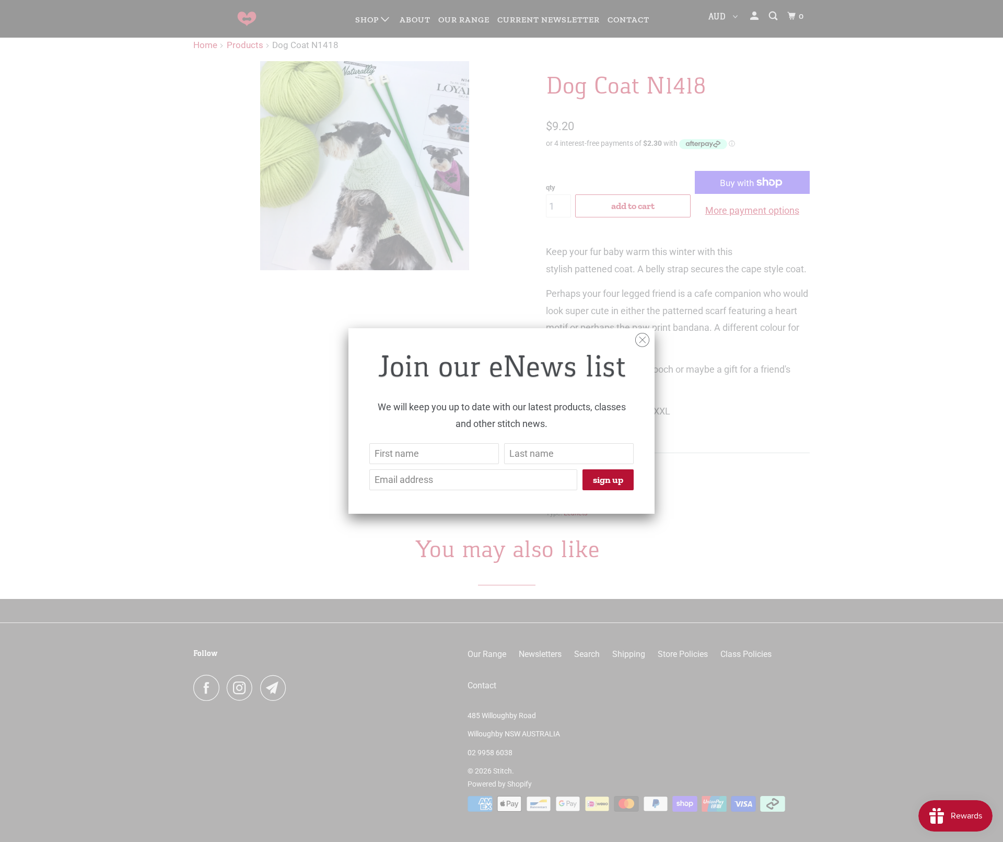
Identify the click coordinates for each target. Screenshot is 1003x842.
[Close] (642, 337)
